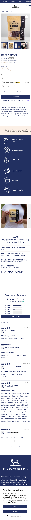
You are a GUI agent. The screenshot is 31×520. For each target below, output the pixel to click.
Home (2, 11)
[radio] (3, 78)
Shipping (3, 60)
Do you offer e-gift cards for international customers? (14, 260)
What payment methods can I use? (13, 248)
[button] (8, 305)
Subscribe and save (11, 82)
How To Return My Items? (12, 272)
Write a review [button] (15, 317)
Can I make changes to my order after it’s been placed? (13, 254)
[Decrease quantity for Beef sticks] (2, 92)
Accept (14, 507)
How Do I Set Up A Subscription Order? (10, 266)
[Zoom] (26, 16)
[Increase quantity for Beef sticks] (7, 92)
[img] (5, 328)
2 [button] (14, 447)
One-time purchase (9, 78)
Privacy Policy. (10, 502)
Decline (14, 511)
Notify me (15, 97)
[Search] (26, 6)
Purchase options (5, 75)
